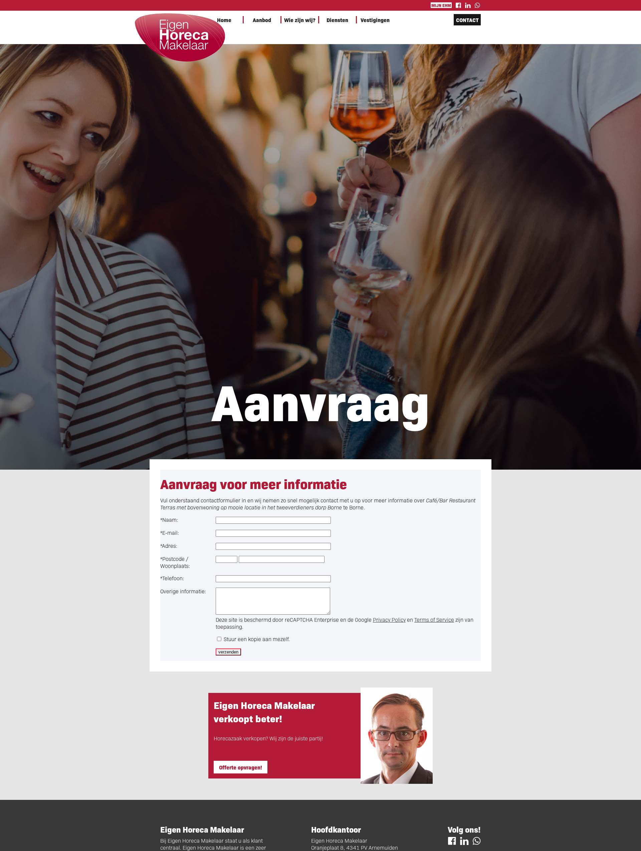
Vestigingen (375, 19)
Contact (467, 19)
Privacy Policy (389, 619)
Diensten (337, 19)
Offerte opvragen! (240, 767)
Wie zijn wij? (299, 19)
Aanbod (262, 19)
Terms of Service (434, 619)
